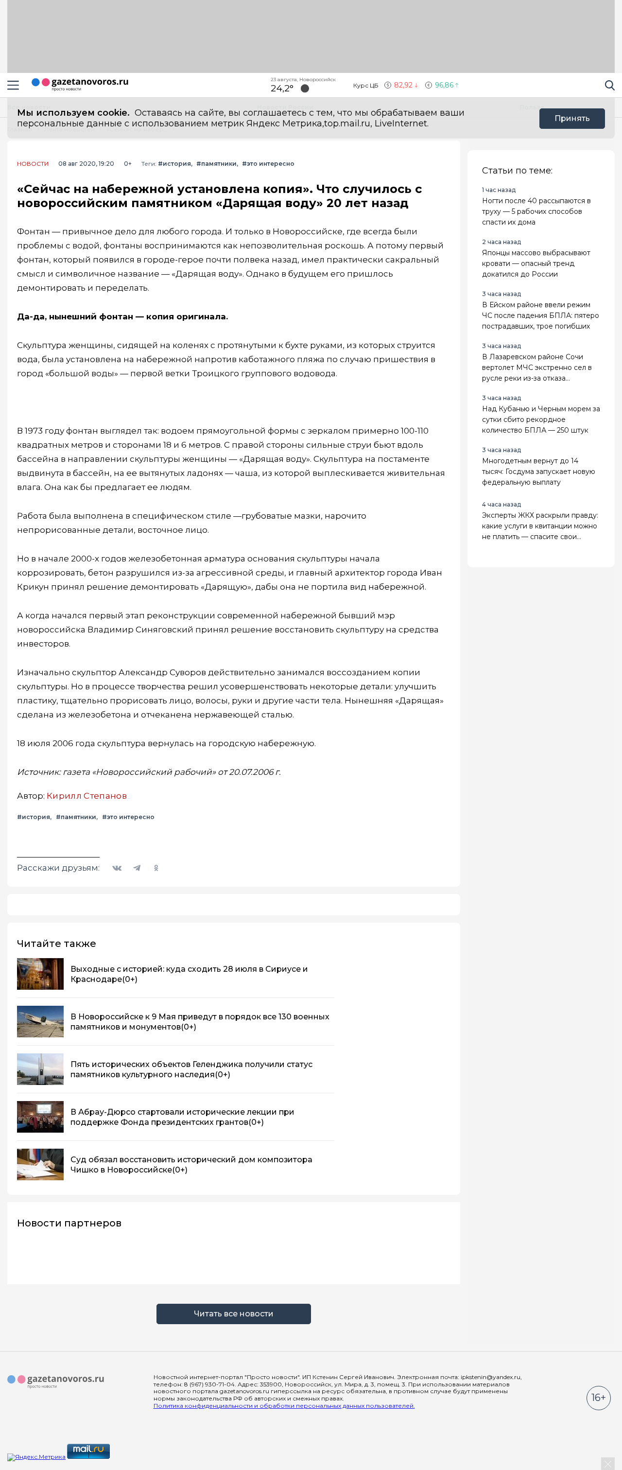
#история (174, 163)
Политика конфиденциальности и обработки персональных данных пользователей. (284, 1405)
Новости (33, 163)
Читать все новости (234, 1313)
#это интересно (268, 163)
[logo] (55, 1382)
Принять (572, 118)
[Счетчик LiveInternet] (132, 1456)
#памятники (216, 163)
